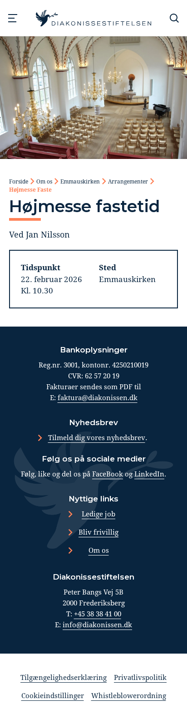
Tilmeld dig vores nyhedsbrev (96, 437)
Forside (18, 181)
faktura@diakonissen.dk (98, 397)
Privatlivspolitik (140, 677)
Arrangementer (128, 181)
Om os (44, 181)
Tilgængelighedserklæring (63, 677)
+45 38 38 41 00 (97, 613)
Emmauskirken (80, 181)
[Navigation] (12, 18)
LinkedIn (149, 473)
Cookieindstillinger (52, 695)
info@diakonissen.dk (97, 624)
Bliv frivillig (98, 531)
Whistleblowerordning (128, 695)
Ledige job (98, 513)
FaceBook (107, 473)
